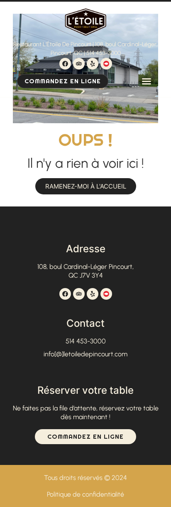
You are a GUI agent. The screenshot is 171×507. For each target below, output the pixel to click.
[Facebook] (65, 64)
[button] (146, 81)
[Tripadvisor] (79, 64)
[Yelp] (92, 64)
